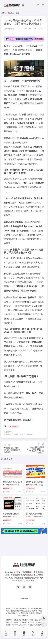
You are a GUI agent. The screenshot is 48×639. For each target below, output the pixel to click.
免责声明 (24, 598)
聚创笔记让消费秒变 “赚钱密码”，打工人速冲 (12, 516)
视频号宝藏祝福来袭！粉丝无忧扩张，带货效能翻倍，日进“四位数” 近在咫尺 (35, 485)
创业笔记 (11, 13)
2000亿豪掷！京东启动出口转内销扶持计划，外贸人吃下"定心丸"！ (12, 484)
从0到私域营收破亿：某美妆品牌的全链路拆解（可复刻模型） (35, 516)
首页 (4, 13)
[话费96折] (24, 586)
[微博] (29, 586)
